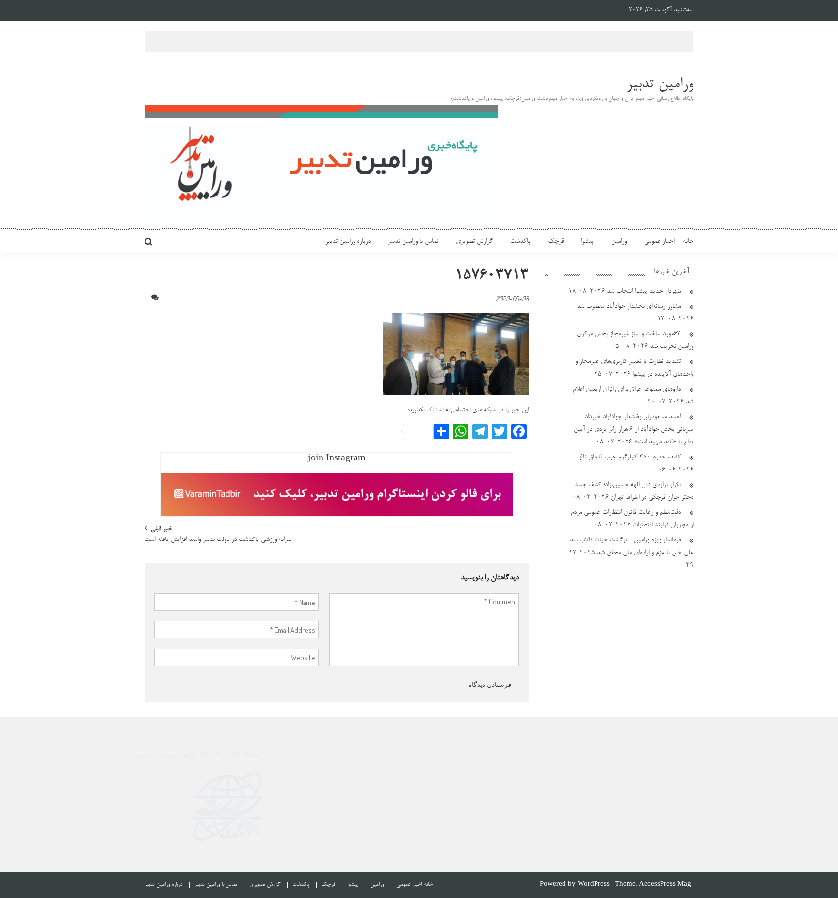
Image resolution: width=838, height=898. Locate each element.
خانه (688, 241)
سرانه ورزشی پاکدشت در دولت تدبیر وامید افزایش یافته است (218, 540)
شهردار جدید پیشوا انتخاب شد (644, 291)
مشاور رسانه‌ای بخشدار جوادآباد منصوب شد (629, 306)
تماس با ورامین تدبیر (413, 241)
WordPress (595, 884)
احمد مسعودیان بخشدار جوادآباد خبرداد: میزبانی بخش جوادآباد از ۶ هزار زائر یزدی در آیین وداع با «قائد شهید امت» (633, 429)
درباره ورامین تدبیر (348, 241)
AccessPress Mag (665, 884)
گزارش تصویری (474, 241)
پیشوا (587, 241)
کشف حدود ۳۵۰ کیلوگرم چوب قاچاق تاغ (630, 457)
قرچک (556, 241)
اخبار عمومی (659, 241)
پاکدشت (520, 241)
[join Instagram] (337, 494)
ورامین (619, 241)
